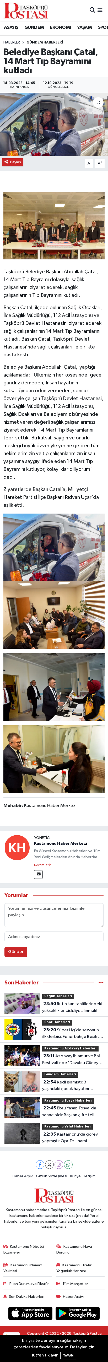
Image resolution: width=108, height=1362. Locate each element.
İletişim (89, 1176)
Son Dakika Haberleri (26, 1297)
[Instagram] (59, 1164)
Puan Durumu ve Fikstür (29, 1284)
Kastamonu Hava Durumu (74, 1249)
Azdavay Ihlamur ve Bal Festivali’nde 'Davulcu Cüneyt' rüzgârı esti (72, 1060)
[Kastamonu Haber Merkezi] (17, 847)
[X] (49, 1164)
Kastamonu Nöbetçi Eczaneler (23, 1249)
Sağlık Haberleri (58, 996)
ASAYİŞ (11, 27)
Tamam (68, 1355)
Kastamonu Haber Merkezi (60, 843)
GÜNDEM (34, 27)
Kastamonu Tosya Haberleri (68, 1100)
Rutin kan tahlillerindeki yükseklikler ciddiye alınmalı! (72, 1007)
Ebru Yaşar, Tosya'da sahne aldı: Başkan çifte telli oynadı (69, 1112)
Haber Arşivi (23, 1176)
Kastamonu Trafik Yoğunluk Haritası (74, 1268)
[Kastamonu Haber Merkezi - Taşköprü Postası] (25, 10)
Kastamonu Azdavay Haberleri (70, 1048)
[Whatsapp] (68, 1164)
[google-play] (78, 1314)
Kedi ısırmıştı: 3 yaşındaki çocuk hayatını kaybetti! (65, 1086)
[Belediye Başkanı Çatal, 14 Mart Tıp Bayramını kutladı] (54, 124)
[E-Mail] (38, 874)
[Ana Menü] (100, 10)
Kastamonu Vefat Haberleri (67, 1126)
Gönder (16, 952)
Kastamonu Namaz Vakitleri (22, 1268)
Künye (75, 1176)
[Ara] (92, 10)
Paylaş (15, 162)
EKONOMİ (60, 27)
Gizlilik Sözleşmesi (51, 1176)
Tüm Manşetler (75, 1284)
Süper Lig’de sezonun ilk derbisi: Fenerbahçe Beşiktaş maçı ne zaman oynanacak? (72, 1034)
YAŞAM (84, 27)
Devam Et (41, 865)
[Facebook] (40, 1164)
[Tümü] (101, 982)
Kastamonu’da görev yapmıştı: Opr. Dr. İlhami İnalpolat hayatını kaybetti (70, 1138)
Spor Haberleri (57, 1022)
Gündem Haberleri (44, 42)
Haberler (11, 42)
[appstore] (31, 1314)
